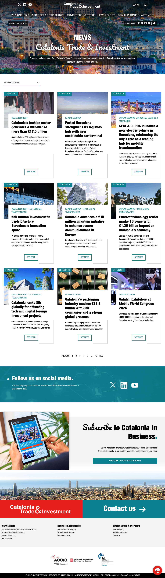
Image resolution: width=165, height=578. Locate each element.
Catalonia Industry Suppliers (66, 532)
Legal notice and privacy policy (36, 575)
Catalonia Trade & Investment (136, 15)
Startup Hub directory (64, 535)
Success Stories (7, 538)
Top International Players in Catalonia (13, 532)
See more (32, 173)
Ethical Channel (67, 575)
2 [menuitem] (77, 356)
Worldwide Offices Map (120, 532)
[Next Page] (101, 355)
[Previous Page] (65, 355)
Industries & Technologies (47, 15)
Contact (136, 5)
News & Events (106, 15)
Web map (96, 575)
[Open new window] (157, 570)
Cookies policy (54, 575)
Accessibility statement (83, 575)
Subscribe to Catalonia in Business (125, 461)
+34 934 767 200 (134, 575)
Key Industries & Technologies (66, 529)
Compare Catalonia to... (9, 535)
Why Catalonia (20, 15)
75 (96, 356)
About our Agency (118, 529)
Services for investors (81, 15)
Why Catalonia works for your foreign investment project (19, 529)
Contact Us (116, 535)
